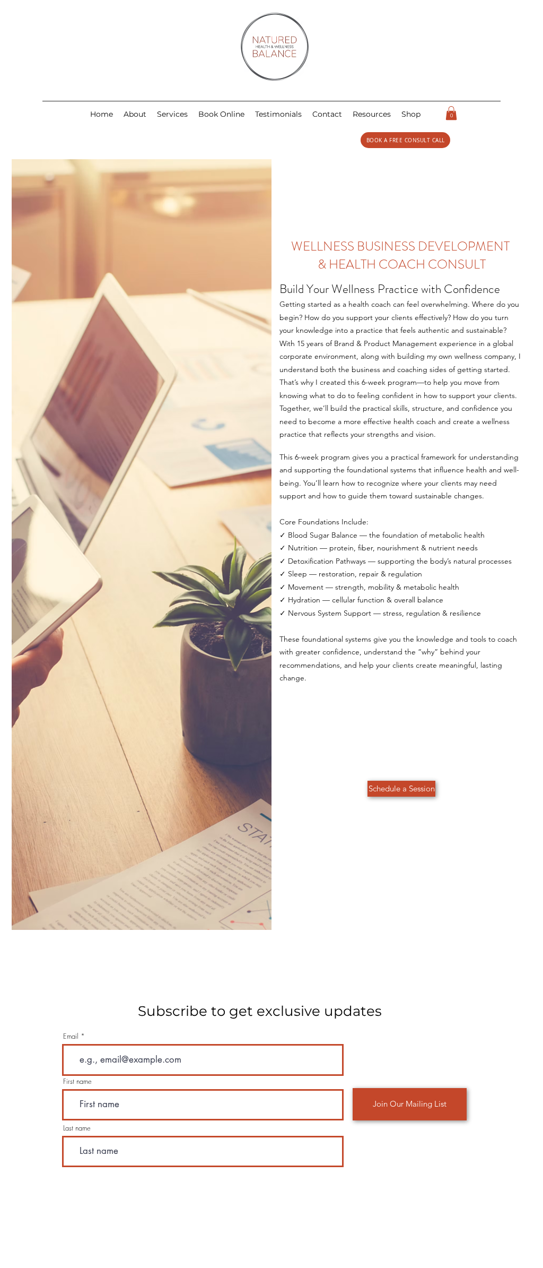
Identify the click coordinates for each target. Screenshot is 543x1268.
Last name (77, 1128)
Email (70, 1036)
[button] (327, 114)
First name (77, 1081)
